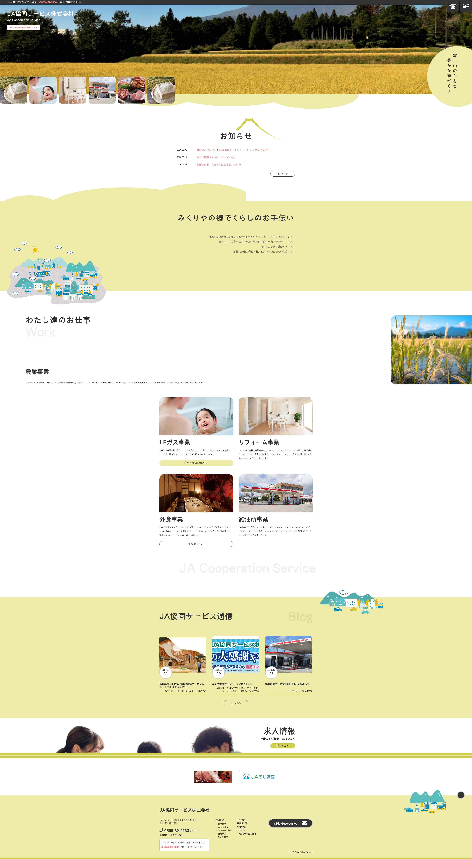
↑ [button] (461, 795)
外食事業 (243, 691)
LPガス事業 (201, 691)
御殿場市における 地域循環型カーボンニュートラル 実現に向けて (223, 150)
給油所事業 (254, 691)
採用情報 (241, 827)
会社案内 (241, 820)
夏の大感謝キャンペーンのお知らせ (206, 157)
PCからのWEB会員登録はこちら (23, 27)
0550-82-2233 (176, 830)
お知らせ (169, 691)
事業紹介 (220, 820)
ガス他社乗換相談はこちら (196, 463)
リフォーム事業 (229, 691)
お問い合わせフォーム (286, 823)
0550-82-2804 (49, 2)
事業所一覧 (242, 823)
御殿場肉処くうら (196, 544)
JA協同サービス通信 (184, 691)
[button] (466, 4)
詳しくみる (283, 745)
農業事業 (222, 824)
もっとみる (283, 174)
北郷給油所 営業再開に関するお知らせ (209, 164)
